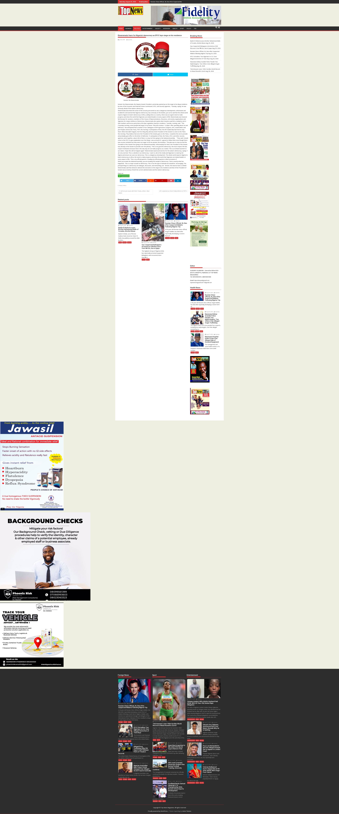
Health (175, 28)
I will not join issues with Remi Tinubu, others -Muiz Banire (133, 192)
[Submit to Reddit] (150, 180)
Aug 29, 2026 (122, 225)
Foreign (167, 238)
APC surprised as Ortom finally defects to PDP (172, 191)
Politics (137, 28)
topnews (130, 39)
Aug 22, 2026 (138, 744)
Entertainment (147, 28)
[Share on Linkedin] (178, 180)
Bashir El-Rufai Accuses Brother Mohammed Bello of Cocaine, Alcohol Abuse (174, 2)
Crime (143, 259)
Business (128, 28)
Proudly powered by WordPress (158, 811)
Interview (166, 28)
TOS (195, 28)
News (121, 28)
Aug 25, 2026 (207, 743)
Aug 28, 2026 (209, 312)
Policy (189, 28)
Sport (182, 28)
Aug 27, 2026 (209, 334)
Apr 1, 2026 (172, 781)
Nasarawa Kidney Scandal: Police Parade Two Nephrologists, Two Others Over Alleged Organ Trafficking (204, 64)
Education (155, 778)
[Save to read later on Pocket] (171, 180)
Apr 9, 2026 (172, 760)
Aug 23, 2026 (207, 764)
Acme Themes (186, 811)
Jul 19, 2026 (172, 743)
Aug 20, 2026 (138, 763)
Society (157, 28)
